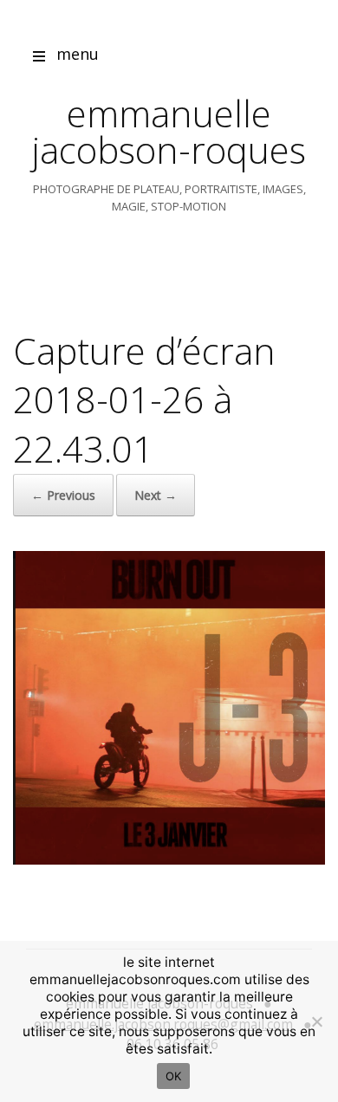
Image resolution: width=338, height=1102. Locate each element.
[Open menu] (39, 59)
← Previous (63, 495)
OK (174, 1076)
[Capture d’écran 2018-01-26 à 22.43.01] (169, 860)
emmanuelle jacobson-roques (169, 131)
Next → (155, 495)
